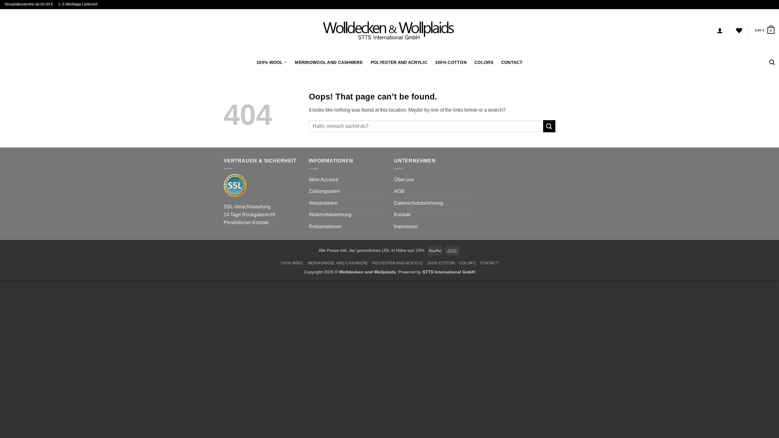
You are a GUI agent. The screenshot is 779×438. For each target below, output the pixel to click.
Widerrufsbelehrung (330, 214)
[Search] (771, 62)
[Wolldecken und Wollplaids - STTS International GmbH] (389, 30)
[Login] (720, 30)
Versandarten (323, 203)
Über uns (404, 179)
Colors (483, 62)
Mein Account (323, 179)
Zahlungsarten (324, 191)
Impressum (406, 226)
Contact (511, 62)
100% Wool (270, 62)
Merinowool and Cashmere (329, 62)
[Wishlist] (739, 30)
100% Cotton (450, 62)
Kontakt (402, 214)
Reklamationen (325, 226)
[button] (764, 30)
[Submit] (549, 126)
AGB (399, 191)
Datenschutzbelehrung (418, 203)
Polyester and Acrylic (399, 62)
